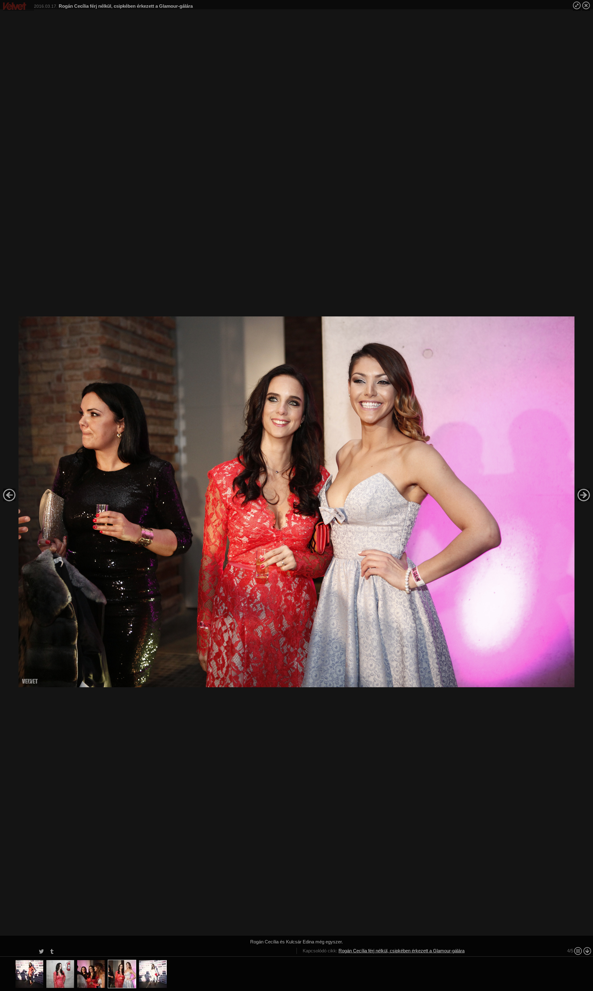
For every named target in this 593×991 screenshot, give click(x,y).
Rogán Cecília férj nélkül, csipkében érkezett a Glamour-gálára (402, 950)
